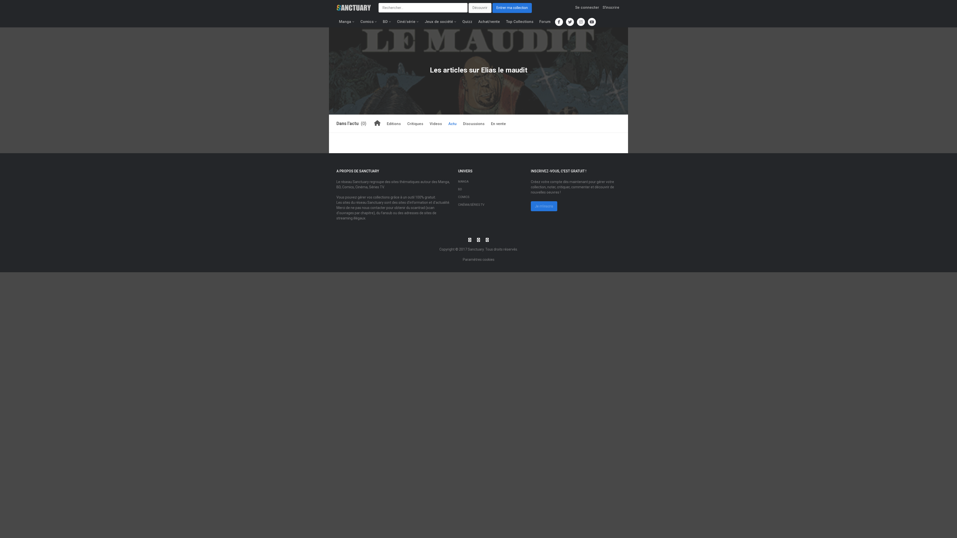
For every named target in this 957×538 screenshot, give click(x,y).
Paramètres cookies (478, 260)
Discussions (473, 124)
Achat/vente (489, 21)
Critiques (415, 124)
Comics (367, 21)
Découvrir (480, 8)
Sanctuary (476, 249)
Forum (545, 21)
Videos (436, 124)
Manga (345, 21)
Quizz (467, 21)
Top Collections (519, 21)
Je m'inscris (544, 206)
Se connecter (587, 7)
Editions (394, 124)
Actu (452, 124)
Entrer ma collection (512, 8)
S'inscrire (611, 7)
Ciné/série (406, 21)
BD (385, 21)
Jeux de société (439, 21)
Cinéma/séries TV (471, 204)
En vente (498, 124)
